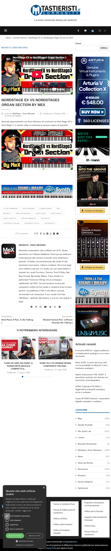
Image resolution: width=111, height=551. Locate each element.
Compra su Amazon (94, 210)
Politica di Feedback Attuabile (61, 531)
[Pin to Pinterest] (47, 233)
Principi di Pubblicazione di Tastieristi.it (64, 511)
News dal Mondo (94, 463)
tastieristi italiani (11, 223)
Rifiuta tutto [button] (34, 536)
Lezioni (94, 437)
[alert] (24, 516)
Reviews (94, 475)
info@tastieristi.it (70, 542)
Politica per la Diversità (93, 511)
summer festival (19, 38)
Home (8, 38)
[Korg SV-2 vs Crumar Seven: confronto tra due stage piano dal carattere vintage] (55, 348)
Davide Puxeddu (94, 425)
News (94, 456)
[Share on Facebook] (40, 233)
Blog (94, 418)
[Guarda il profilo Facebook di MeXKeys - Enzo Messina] (36, 307)
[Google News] (92, 30)
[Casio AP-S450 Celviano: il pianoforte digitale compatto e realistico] (18, 348)
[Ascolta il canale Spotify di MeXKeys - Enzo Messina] (60, 307)
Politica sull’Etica (60, 519)
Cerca (78, 43)
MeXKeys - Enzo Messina (24, 114)
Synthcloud (94, 488)
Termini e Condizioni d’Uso (64, 504)
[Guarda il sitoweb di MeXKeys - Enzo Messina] (31, 307)
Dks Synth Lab (94, 431)
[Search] (99, 30)
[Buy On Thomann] (92, 130)
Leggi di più (26, 511)
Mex (58, 208)
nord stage (40, 213)
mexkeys (7, 213)
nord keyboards (23, 213)
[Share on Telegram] (54, 233)
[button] (37, 149)
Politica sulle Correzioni (62, 524)
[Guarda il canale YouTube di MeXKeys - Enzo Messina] (45, 307)
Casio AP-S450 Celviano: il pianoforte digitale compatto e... (18, 366)
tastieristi (45, 218)
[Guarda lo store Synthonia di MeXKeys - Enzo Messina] (50, 307)
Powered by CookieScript (24, 545)
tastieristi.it (50, 223)
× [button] (44, 488)
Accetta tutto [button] (15, 536)
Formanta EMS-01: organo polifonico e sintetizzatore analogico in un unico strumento (92, 353)
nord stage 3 (56, 213)
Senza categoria (94, 482)
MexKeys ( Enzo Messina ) (14, 48)
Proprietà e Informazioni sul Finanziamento (94, 504)
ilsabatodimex (45, 208)
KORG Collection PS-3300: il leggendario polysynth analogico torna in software (90, 389)
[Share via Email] (58, 233)
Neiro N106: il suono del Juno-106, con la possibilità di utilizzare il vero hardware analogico (91, 365)
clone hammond (10, 208)
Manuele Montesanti (94, 444)
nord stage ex (9, 218)
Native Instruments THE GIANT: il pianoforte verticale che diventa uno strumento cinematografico (91, 377)
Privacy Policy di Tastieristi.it (91, 533)
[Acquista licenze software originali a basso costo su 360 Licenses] (92, 58)
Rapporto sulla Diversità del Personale (95, 518)
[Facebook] (78, 30)
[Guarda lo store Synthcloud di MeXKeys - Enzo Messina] (55, 307)
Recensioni (94, 469)
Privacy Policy (51, 548)
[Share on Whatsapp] (51, 233)
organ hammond (28, 218)
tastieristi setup (31, 223)
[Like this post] (37, 233)
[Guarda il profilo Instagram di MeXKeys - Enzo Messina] (40, 307)
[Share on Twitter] (44, 233)
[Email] (85, 30)
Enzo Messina (28, 208)
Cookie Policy (89, 526)
